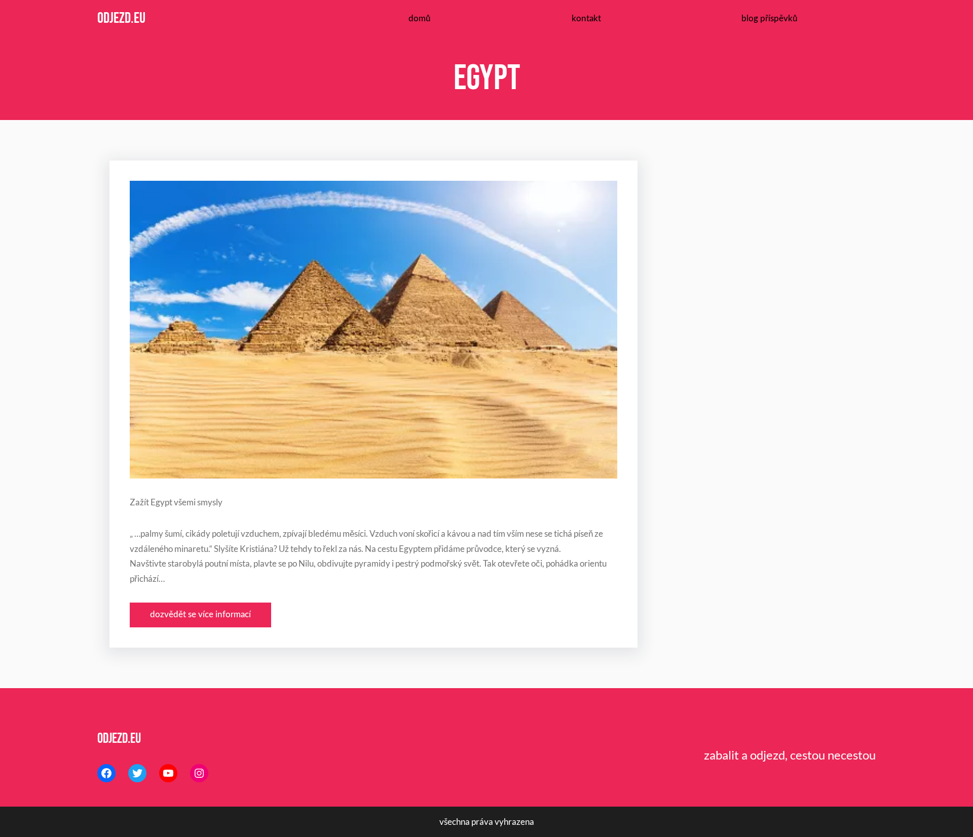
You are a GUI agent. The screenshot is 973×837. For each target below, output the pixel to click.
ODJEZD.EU (121, 18)
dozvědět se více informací (200, 614)
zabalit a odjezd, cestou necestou (790, 754)
